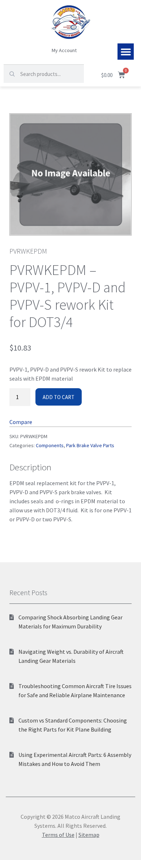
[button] (126, 51)
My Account (64, 50)
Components (50, 445)
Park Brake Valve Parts (90, 445)
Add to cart (58, 397)
